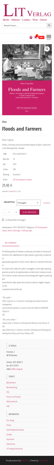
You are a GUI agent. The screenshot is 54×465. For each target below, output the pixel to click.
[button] (47, 48)
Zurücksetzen (46, 203)
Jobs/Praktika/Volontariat (15, 429)
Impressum (10, 439)
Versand (11, 191)
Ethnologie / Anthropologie (22, 230)
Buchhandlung (11, 387)
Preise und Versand (13, 396)
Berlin (10, 230)
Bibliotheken (11, 382)
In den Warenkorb (29, 212)
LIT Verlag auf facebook (14, 448)
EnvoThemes (43, 460)
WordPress (25, 460)
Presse (8, 425)
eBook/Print (9, 201)
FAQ (7, 392)
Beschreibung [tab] (10, 242)
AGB (7, 406)
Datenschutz (10, 443)
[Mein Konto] (31, 37)
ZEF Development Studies (22, 179)
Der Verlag (10, 420)
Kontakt (9, 434)
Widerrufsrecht (11, 401)
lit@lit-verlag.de (17, 369)
